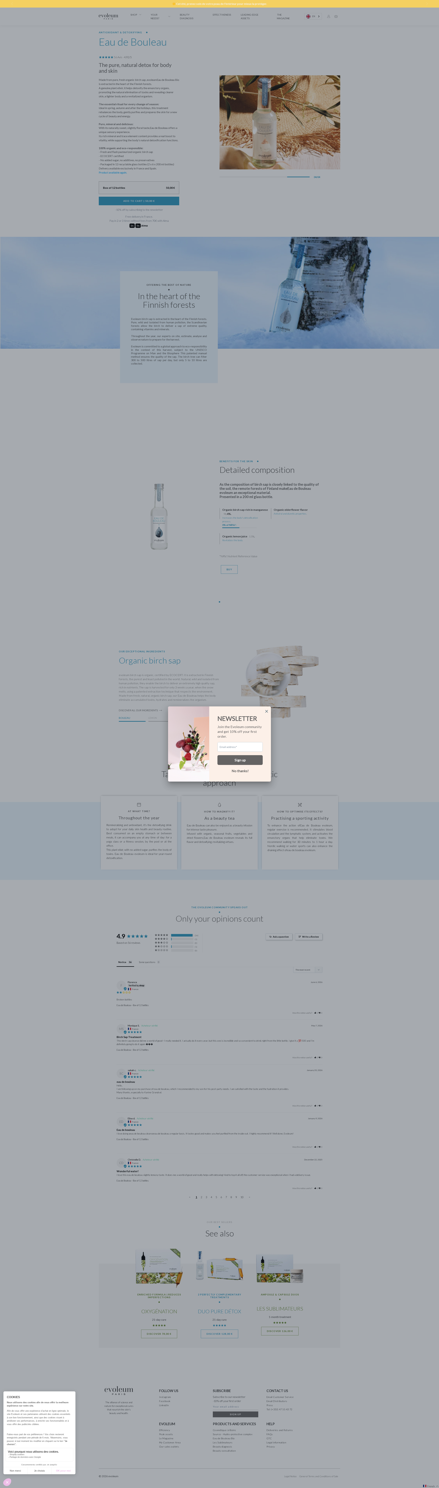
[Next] (426, 4)
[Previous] (12, 4)
